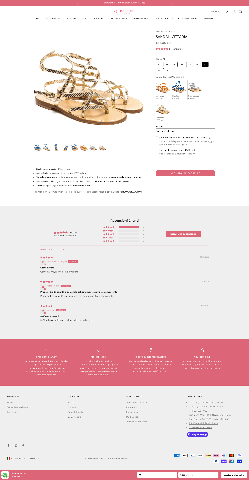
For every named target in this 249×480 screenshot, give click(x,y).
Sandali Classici (140, 18)
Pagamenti (131, 407)
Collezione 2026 (118, 18)
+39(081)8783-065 (198, 411)
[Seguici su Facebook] (8, 445)
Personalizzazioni (187, 18)
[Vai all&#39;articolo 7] (93, 148)
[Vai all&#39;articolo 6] (84, 148)
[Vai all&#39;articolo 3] (56, 148)
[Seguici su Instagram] (15, 445)
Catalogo (99, 18)
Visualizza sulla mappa (200, 427)
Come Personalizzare (17, 407)
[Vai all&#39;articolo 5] (75, 148)
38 (189, 64)
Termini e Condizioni (136, 402)
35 (167, 64)
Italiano (215, 11)
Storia (10, 402)
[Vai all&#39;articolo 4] (65, 148)
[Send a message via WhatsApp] (4, 475)
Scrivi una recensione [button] (183, 234)
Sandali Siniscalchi (166, 31)
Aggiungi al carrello (185, 173)
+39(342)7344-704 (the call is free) (206, 406)
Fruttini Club (53, 18)
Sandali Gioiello (163, 18)
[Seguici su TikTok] (23, 445)
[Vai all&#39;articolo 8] (102, 148)
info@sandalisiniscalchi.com (203, 423)
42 (166, 70)
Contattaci (208, 18)
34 (159, 64)
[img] (46, 257)
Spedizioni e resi (134, 412)
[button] (162, 49)
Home (38, 18)
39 (197, 64)
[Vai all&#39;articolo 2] (47, 148)
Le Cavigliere (74, 417)
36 (174, 64)
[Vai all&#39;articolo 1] (38, 148)
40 (205, 64)
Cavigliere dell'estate (77, 18)
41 (159, 70)
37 (182, 64)
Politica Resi (132, 417)
